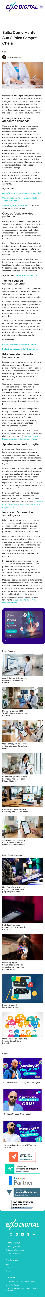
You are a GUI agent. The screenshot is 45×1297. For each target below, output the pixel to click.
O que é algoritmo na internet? (15, 205)
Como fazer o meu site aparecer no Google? (21, 193)
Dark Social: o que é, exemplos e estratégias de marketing (14, 927)
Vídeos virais (8, 641)
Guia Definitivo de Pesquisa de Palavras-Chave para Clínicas (14, 680)
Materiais (9, 1267)
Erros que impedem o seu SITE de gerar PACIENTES (20, 1146)
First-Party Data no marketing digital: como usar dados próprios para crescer (15, 889)
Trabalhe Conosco (13, 1253)
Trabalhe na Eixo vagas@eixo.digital (20, 1281)
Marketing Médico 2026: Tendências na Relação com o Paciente (15, 713)
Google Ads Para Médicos (26, 275)
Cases (8, 1271)
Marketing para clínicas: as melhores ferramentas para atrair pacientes (22, 504)
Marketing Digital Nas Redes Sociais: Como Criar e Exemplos (14, 1041)
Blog (7, 1264)
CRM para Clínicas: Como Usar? (17, 1114)
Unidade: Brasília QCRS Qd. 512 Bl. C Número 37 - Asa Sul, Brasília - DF (22, 1288)
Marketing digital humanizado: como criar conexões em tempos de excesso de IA (13, 965)
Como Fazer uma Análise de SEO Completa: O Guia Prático (15, 810)
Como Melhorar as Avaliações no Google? (21, 1082)
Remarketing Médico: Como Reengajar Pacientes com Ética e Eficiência (14, 778)
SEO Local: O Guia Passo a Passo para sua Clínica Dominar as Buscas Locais (13, 842)
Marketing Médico (13, 1246)
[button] (41, 7)
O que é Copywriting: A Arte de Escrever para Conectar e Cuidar (14, 746)
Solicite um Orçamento (15, 1250)
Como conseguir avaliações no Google (19, 344)
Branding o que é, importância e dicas (11, 1006)
